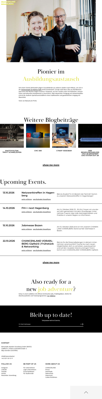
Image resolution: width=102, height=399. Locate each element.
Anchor (3, 373)
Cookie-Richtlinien (51, 377)
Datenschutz (49, 373)
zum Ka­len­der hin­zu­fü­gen (42, 199)
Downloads (48, 371)
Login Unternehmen (29, 370)
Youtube (4, 371)
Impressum (49, 375)
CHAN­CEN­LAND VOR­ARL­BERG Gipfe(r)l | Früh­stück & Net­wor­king (38, 244)
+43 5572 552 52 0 (7, 358)
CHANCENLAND (50, 368)
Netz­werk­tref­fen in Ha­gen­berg (38, 194)
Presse (47, 370)
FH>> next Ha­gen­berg (35, 208)
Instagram (4, 368)
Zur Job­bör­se (51, 296)
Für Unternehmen (29, 368)
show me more (51, 165)
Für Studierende (28, 373)
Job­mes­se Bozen (32, 225)
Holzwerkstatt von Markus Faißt (31, 90)
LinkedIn (4, 370)
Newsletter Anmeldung (8, 375)
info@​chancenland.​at (7, 356)
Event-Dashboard (28, 371)
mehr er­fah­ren (27, 199)
